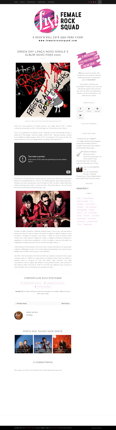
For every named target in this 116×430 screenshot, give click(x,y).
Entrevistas (31, 2)
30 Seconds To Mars (92, 221)
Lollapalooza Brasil (88, 198)
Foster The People (90, 204)
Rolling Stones (92, 218)
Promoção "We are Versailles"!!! (86, 138)
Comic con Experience (91, 207)
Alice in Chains (95, 215)
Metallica (79, 212)
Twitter (89, 111)
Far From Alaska (81, 218)
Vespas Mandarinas (82, 210)
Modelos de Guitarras (89, 152)
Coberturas (41, 2)
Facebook (80, 111)
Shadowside (80, 204)
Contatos (51, 2)
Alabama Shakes (88, 224)
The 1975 (79, 224)
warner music (45, 293)
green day (37, 291)
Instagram (97, 111)
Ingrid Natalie (32, 312)
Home (16, 2)
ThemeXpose (54, 427)
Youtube (80, 118)
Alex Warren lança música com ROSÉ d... (23, 350)
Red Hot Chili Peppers (82, 201)
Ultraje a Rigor (81, 221)
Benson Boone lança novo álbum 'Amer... (42, 350)
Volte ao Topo (96, 428)
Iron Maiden (80, 207)
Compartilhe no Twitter (55, 283)
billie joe (22, 291)
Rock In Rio (86, 215)
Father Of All (30, 291)
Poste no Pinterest (44, 286)
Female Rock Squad (30, 427)
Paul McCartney (93, 212)
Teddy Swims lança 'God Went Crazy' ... (61, 350)
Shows (79, 198)
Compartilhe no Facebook (32, 283)
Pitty (91, 201)
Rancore (79, 215)
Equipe (22, 2)
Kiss (85, 212)
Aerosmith (91, 210)
